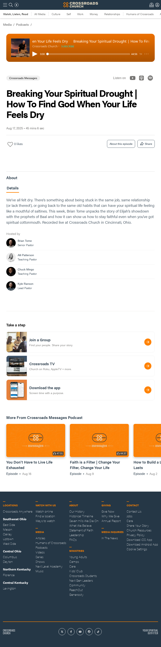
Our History (77, 511)
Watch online (44, 511)
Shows (40, 561)
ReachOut (76, 590)
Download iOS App (139, 539)
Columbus (10, 557)
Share (148, 143)
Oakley (7, 534)
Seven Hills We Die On (84, 520)
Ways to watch (45, 520)
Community (77, 585)
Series (39, 557)
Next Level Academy (49, 566)
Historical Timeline (81, 516)
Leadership (76, 535)
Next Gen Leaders (81, 580)
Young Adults (78, 557)
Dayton (8, 561)
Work (80, 14)
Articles (40, 538)
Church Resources (139, 530)
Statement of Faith (81, 530)
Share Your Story (138, 525)
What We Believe (80, 525)
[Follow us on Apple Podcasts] (142, 81)
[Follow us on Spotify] (151, 81)
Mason (7, 529)
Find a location (45, 516)
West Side (9, 543)
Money (94, 14)
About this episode (121, 143)
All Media (39, 14)
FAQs (73, 539)
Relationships (112, 14)
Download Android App (142, 544)
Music (40, 571)
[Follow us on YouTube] (133, 81)
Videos (40, 552)
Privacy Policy (136, 535)
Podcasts (22, 24)
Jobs (129, 516)
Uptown (8, 539)
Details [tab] (13, 188)
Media (7, 24)
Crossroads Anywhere (17, 511)
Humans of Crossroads (140, 14)
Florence (9, 575)
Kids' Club (76, 571)
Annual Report (111, 520)
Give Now (108, 511)
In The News (110, 538)
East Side (9, 524)
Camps (74, 561)
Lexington (9, 588)
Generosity (76, 594)
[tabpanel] (80, 245)
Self (69, 14)
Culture (56, 14)
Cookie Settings (137, 549)
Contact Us (134, 511)
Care (72, 566)
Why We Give (110, 516)
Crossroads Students (83, 575)
